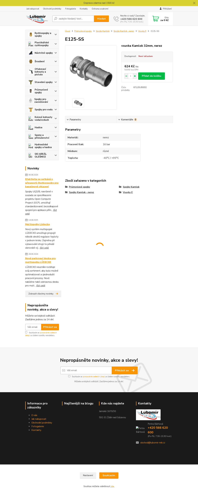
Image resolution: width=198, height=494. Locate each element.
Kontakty (84, 8)
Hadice (38, 127)
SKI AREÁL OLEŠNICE (41, 155)
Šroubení (40, 61)
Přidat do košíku (151, 76)
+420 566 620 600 (131, 19)
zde (112, 486)
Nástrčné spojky (44, 52)
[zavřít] (194, 3)
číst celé (44, 247)
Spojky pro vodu (44, 109)
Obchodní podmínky (52, 8)
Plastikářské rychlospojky (42, 44)
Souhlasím (109, 475)
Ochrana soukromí (100, 8)
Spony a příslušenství (42, 136)
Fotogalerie (70, 8)
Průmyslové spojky (41, 91)
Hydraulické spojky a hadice (43, 146)
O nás (34, 415)
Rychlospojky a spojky (43, 34)
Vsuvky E (142, 31)
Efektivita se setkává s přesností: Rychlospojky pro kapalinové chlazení (41, 182)
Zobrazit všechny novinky (40, 293)
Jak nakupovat (32, 8)
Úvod (67, 31)
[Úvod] (37, 19)
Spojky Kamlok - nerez (124, 31)
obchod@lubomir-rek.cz (152, 442)
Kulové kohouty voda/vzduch (43, 118)
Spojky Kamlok (102, 31)
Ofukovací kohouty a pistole (40, 71)
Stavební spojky (44, 82)
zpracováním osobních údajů (94, 376)
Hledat (101, 18)
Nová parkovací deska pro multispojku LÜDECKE (40, 260)
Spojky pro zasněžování (41, 101)
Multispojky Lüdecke (37, 224)
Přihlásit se (50, 327)
